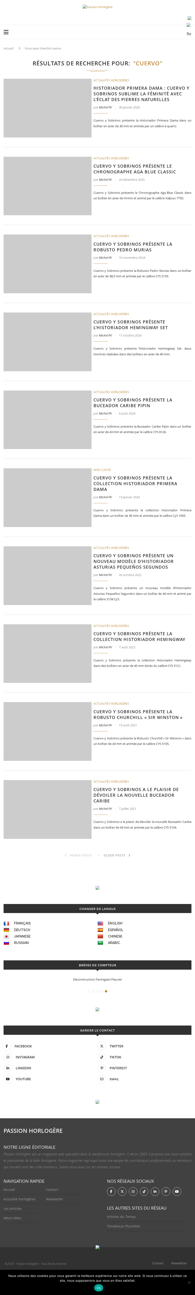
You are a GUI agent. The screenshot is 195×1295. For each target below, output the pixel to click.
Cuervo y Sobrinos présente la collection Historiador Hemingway (139, 636)
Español (115, 930)
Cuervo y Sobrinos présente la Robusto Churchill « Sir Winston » (138, 714)
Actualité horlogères (20, 1199)
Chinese (115, 936)
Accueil (8, 48)
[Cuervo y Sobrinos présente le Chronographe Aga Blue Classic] (48, 186)
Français (22, 923)
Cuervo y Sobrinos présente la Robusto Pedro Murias (132, 247)
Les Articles (13, 1208)
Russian (21, 943)
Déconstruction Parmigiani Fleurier (97, 979)
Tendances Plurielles (123, 1226)
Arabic (114, 943)
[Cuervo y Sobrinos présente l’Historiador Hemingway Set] (48, 342)
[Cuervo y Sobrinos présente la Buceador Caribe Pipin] (48, 420)
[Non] (189, 1282)
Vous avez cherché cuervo (43, 48)
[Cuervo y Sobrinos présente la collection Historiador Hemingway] (48, 653)
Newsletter (54, 1199)
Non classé (102, 470)
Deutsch (22, 930)
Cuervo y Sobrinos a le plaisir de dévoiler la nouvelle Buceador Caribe (136, 795)
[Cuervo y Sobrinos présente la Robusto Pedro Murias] (48, 264)
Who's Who (12, 1218)
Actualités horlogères (111, 80)
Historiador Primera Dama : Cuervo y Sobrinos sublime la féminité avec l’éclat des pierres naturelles (141, 93)
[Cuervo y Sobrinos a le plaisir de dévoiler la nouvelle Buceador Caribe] (48, 809)
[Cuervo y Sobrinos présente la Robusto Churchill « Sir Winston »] (48, 731)
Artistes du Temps (121, 1216)
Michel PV (105, 107)
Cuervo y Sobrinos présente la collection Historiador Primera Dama (135, 483)
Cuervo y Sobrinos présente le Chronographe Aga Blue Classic (134, 169)
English (115, 923)
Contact (52, 1189)
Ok (99, 1288)
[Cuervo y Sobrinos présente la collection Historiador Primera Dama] (48, 497)
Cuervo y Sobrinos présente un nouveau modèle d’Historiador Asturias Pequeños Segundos (133, 561)
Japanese (22, 936)
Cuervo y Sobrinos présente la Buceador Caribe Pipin (132, 402)
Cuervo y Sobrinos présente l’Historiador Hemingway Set (130, 324)
